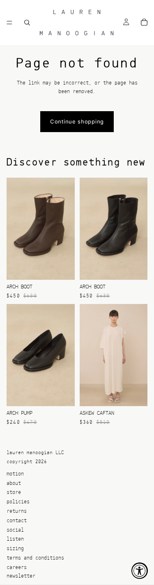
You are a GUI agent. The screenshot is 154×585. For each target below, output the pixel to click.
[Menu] (9, 22)
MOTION (15, 474)
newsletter (21, 575)
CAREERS (17, 567)
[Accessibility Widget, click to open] (139, 570)
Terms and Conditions (35, 558)
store (14, 492)
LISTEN (15, 539)
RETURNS (17, 511)
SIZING (15, 548)
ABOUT (14, 483)
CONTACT (17, 520)
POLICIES (18, 502)
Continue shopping (77, 121)
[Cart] (144, 22)
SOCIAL (15, 529)
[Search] (27, 23)
